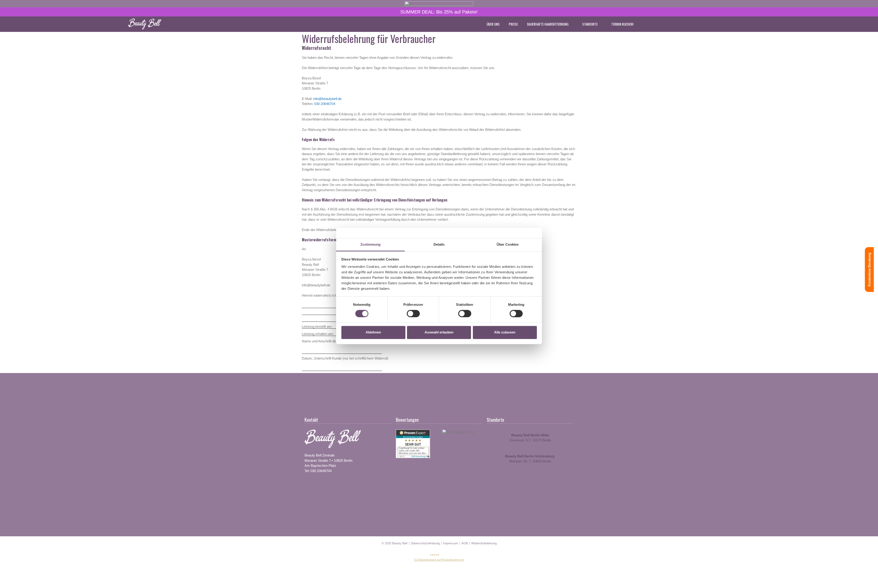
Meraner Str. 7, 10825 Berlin (530, 461)
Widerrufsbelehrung (484, 543)
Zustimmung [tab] (370, 244)
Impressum (450, 543)
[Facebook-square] (308, 485)
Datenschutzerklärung (425, 543)
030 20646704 (324, 104)
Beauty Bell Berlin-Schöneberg (530, 456)
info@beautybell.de (327, 99)
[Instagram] (322, 485)
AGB (464, 543)
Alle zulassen (504, 332)
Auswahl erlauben (439, 332)
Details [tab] (439, 244)
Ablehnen (373, 332)
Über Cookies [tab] (508, 244)
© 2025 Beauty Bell (394, 543)
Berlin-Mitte (539, 435)
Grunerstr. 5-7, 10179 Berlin (530, 440)
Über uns (493, 24)
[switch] (413, 313)
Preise (513, 24)
